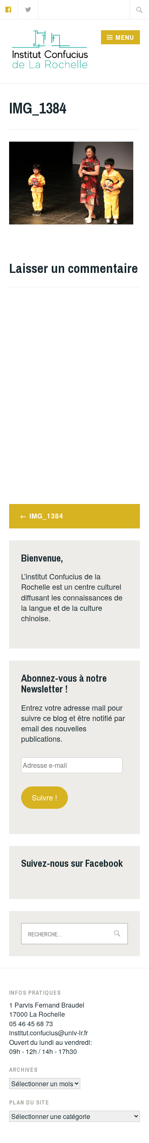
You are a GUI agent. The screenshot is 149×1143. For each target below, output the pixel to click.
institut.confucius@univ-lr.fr (48, 1032)
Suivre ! (44, 797)
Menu (124, 37)
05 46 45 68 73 (31, 1023)
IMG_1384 (46, 516)
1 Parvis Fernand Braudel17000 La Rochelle (46, 1009)
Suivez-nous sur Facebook (72, 863)
